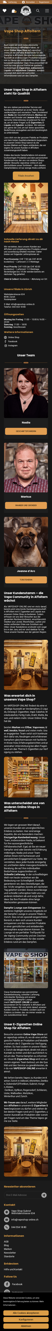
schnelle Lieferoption (20, 893)
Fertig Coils (24, 715)
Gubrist (33, 1083)
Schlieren (42, 1090)
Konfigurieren (26, 1319)
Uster (7, 1093)
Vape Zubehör (37, 711)
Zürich (23, 1096)
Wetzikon (28, 1093)
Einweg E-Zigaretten (18, 711)
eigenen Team (19, 1062)
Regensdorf (29, 1090)
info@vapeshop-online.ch (23, 304)
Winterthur (9, 1096)
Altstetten (34, 1080)
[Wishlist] (4, 11)
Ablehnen (26, 1326)
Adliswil (24, 1080)
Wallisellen (16, 1093)
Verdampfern (33, 708)
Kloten (9, 1087)
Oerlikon (9, 1090)
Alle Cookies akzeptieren (26, 1313)
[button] (38, 10)
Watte (41, 715)
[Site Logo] (26, 11)
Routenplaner (10, 299)
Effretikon (23, 1083)
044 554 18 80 (19, 307)
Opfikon (18, 1090)
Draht (34, 715)
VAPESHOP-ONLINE (17, 606)
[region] (26, 1311)
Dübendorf (11, 1083)
